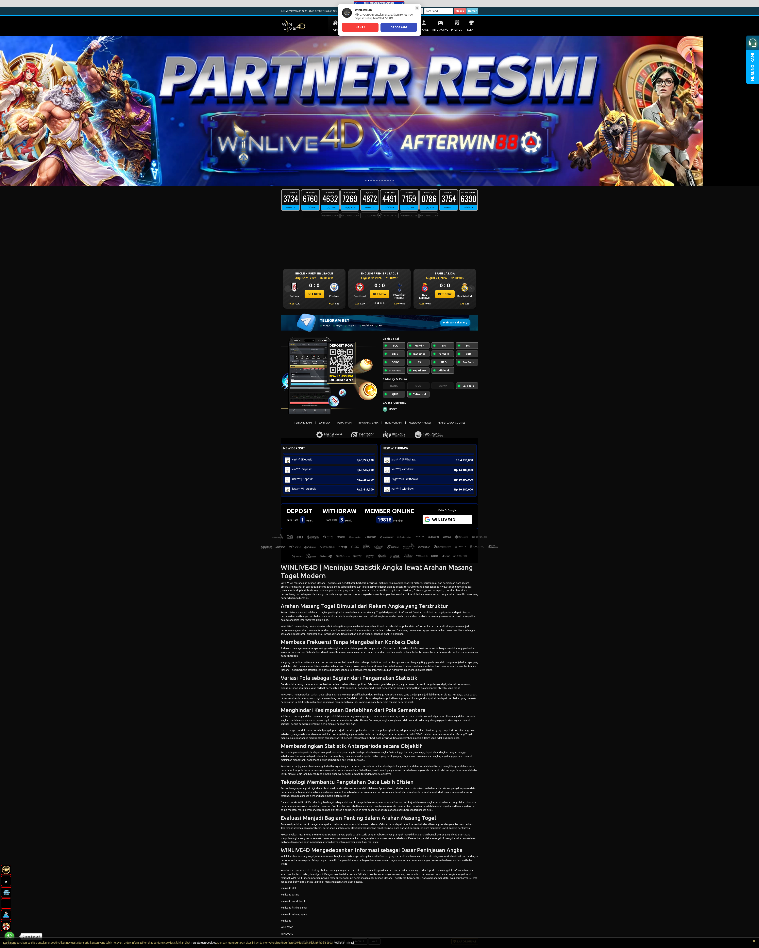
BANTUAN (324, 422)
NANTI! (360, 27)
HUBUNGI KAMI (393, 422)
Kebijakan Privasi (344, 942)
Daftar (472, 11)
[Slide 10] (390, 180)
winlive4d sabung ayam (294, 914)
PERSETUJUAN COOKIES (451, 422)
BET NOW (314, 294)
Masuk (460, 11)
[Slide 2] (368, 180)
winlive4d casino (290, 894)
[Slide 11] (393, 180)
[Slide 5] (377, 180)
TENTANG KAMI (303, 422)
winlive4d (286, 920)
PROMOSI (457, 29)
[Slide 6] (379, 180)
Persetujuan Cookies (203, 942)
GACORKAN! (399, 27)
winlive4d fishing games (294, 907)
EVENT (471, 29)
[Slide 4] (374, 180)
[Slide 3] (371, 180)
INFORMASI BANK (368, 422)
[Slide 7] (382, 180)
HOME (335, 29)
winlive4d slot (288, 888)
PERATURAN (344, 422)
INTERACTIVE (440, 29)
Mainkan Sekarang (455, 322)
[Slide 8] (385, 180)
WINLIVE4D (287, 583)
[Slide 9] (388, 180)
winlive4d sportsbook (293, 901)
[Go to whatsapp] (9, 936)
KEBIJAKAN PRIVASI (420, 422)
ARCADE (424, 29)
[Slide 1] (365, 180)
